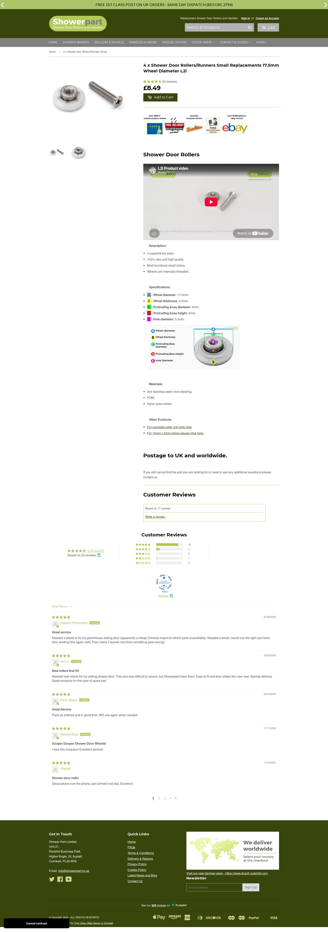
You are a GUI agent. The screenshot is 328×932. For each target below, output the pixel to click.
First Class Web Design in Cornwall (93, 923)
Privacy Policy (137, 864)
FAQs (131, 847)
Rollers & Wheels (109, 42)
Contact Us (135, 881)
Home (53, 42)
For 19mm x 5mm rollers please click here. (175, 433)
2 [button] (159, 798)
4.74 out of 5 (95, 551)
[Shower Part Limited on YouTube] (69, 880)
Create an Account (267, 18)
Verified (163, 596)
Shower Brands (76, 42)
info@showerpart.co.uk (73, 871)
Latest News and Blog (142, 875)
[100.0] (164, 582)
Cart (271, 27)
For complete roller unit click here (169, 427)
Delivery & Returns (140, 858)
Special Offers (174, 42)
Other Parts (202, 42)
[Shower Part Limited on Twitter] (52, 880)
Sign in (245, 18)
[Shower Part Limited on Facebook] (60, 880)
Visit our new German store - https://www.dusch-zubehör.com (227, 873)
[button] (152, 81)
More (260, 42)
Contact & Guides (234, 42)
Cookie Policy (137, 870)
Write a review (155, 517)
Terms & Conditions (141, 853)
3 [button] (165, 798)
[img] (61, 617)
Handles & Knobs (143, 42)
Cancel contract (36, 923)
